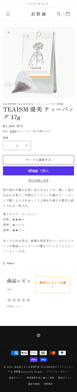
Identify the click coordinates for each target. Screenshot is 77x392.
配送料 (13, 131)
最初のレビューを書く (52, 284)
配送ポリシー (65, 377)
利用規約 (48, 383)
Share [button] (11, 263)
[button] (8, 14)
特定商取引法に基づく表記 (40, 377)
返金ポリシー (16, 377)
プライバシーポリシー (57, 371)
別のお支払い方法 (38, 180)
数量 (5, 137)
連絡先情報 (34, 383)
